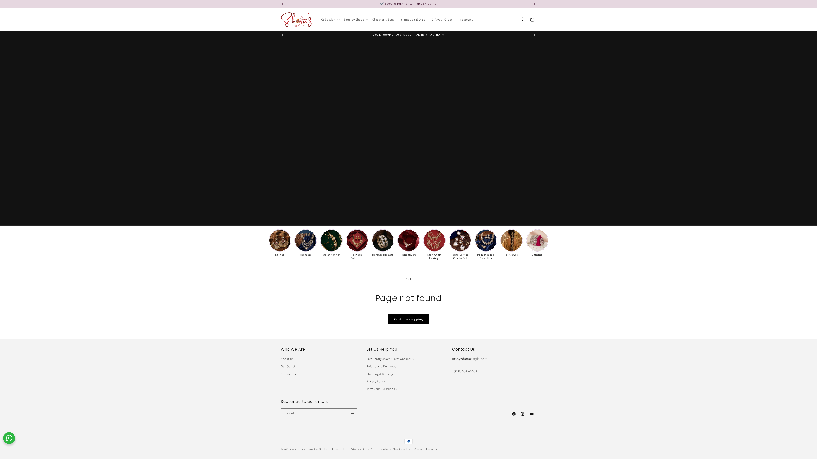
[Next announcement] (534, 4)
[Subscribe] (352, 413)
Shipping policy (401, 449)
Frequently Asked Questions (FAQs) (391, 359)
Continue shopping (408, 319)
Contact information (425, 449)
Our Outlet (288, 366)
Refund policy (339, 449)
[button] (330, 19)
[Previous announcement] (282, 4)
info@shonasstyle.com (469, 359)
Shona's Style (297, 449)
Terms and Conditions (382, 389)
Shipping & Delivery (380, 374)
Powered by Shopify (316, 449)
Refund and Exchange (381, 366)
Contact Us (288, 374)
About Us (287, 359)
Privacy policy (359, 449)
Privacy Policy (376, 381)
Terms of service (380, 449)
